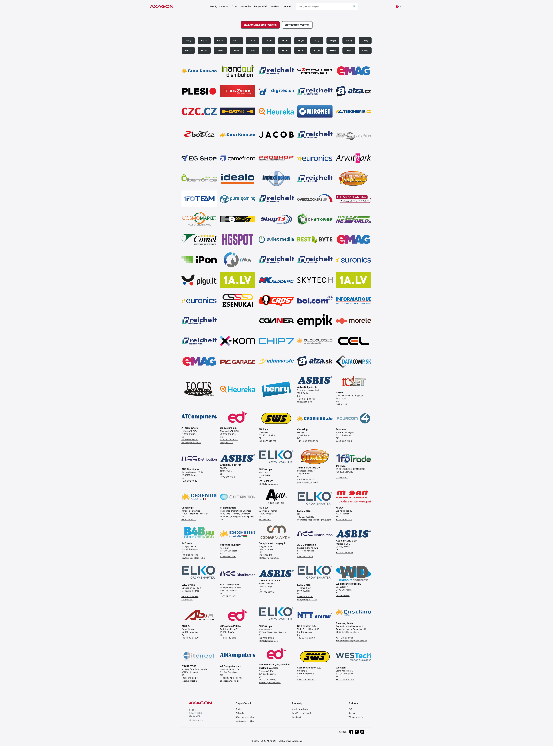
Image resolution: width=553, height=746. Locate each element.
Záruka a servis (356, 717)
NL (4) (285, 50)
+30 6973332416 (305, 517)
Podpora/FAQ (260, 6)
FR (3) (333, 40)
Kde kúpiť (275, 6)
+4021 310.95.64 (189, 678)
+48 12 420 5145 (228, 637)
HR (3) (188, 50)
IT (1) (236, 50)
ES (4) (301, 40)
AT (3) (188, 40)
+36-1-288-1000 (228, 556)
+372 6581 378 (266, 481)
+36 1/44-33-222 (189, 555)
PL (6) (301, 50)
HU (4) (204, 50)
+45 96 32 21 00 (344, 441)
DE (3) (252, 40)
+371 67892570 (266, 592)
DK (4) (269, 40)
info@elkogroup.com (268, 484)
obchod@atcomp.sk (229, 681)
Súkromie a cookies (244, 717)
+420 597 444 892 (229, 439)
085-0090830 (343, 595)
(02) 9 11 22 (341, 404)
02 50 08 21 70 (188, 519)
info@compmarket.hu (269, 558)
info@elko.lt (187, 599)
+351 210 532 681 (344, 637)
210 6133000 (265, 519)
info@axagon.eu (196, 720)
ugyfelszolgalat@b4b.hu (193, 558)
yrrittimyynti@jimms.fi (307, 482)
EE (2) (285, 40)
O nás (234, 6)
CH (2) (220, 40)
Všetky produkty (300, 709)
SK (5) (365, 50)
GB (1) (349, 40)
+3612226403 (265, 555)
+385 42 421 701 (344, 519)
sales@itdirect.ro (189, 681)
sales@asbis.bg (304, 401)
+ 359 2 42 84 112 (306, 399)
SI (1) (349, 50)
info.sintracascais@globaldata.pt (351, 640)
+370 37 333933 (228, 596)
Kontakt (288, 6)
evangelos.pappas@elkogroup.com (314, 519)
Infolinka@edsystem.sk (270, 682)
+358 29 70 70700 (306, 479)
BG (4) (204, 40)
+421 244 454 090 (345, 679)
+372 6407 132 (227, 477)
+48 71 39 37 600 (190, 637)
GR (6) (365, 40)
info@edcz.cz (226, 442)
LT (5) (252, 50)
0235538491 (342, 477)
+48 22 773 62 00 (306, 637)
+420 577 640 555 (267, 441)
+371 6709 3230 (305, 596)
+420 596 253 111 (189, 439)
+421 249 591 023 (267, 679)
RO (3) (333, 50)
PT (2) (317, 50)
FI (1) (317, 40)
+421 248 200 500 (306, 679)
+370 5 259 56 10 (344, 552)
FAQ (351, 709)
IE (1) (220, 50)
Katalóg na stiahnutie (302, 713)
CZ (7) (236, 40)
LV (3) (268, 50)
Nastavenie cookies (244, 721)
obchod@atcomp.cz (191, 442)
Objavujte (246, 6)
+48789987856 (266, 638)
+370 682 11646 (189, 481)
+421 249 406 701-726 (231, 678)
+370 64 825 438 (189, 596)
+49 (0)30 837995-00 (308, 441)
